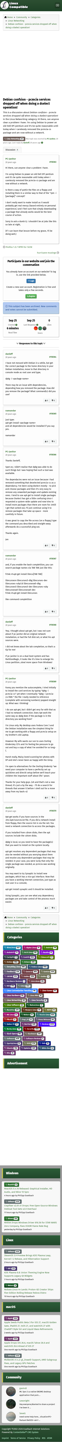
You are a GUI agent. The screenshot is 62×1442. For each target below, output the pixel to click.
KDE (10, 986)
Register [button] (32, 296)
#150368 (52, 625)
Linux (24, 986)
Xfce (9, 1053)
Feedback (12, 971)
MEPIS (50, 1010)
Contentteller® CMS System (26, 1432)
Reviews (48, 1024)
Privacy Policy (33, 1438)
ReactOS (12, 1185)
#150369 (52, 681)
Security (32, 1029)
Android (51, 947)
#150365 (53, 414)
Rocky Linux (13, 1029)
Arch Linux (30, 952)
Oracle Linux (46, 1015)
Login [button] (32, 281)
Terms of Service (18, 1438)
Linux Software (14, 1005)
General (31, 971)
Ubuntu (11, 1048)
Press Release (46, 1019)
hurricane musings (46, 252)
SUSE (30, 1043)
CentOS (28, 957)
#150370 (53, 811)
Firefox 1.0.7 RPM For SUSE (19, 247)
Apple (12, 1318)
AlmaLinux (13, 947)
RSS (43, 1438)
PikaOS (10, 1019)
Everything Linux (15, 967)
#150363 (53, 162)
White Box (47, 1048)
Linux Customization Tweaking (20, 990)
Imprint (5, 1438)
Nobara (28, 1015)
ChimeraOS (46, 957)
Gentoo (48, 971)
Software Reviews (34, 1038)
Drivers (29, 962)
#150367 (53, 559)
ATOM (49, 1438)
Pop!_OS (27, 1019)
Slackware (34, 1034)
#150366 (52, 455)
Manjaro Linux (32, 1010)
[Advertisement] (31, 63)
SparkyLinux (13, 1043)
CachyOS (11, 957)
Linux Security (38, 1000)
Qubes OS (12, 1024)
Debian (11, 962)
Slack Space (13, 1034)
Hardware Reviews (15, 981)
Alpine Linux (32, 947)
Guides (28, 976)
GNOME (11, 976)
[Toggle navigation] (57, 5)
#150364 (52, 357)
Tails (44, 1043)
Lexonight (24, 1400)
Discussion (12, 149)
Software (12, 1038)
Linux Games (49, 990)
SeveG (22, 1413)
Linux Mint (35, 995)
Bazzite (47, 952)
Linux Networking (13, 139)
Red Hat (29, 1024)
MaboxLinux (35, 1005)
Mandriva (12, 1010)
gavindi (23, 1388)
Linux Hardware (14, 995)
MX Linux (11, 1015)
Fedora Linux (38, 967)
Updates (29, 1048)
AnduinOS (11, 952)
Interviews (37, 981)
